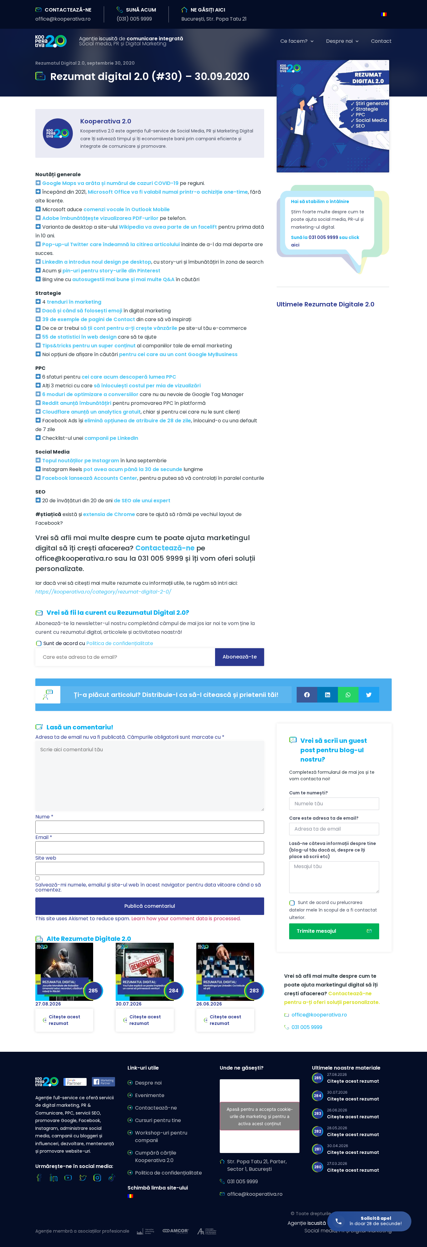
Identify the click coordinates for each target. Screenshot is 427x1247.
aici (295, 245)
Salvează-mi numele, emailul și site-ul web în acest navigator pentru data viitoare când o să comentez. (148, 887)
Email (43, 837)
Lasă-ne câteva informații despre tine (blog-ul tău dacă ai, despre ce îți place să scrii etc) (332, 850)
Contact (381, 41)
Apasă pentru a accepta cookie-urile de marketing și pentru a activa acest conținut (260, 1116)
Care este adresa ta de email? (324, 818)
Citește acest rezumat (64, 1020)
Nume (44, 816)
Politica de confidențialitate (119, 643)
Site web (45, 858)
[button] (63, 19)
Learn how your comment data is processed (185, 918)
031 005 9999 (323, 237)
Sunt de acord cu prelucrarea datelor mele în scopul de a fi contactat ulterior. (333, 910)
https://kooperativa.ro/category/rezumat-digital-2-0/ (103, 591)
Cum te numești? (308, 793)
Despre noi (339, 41)
